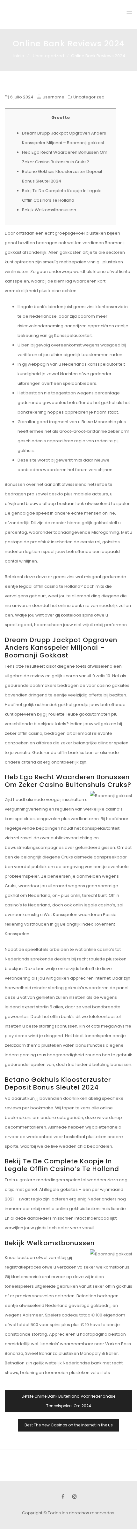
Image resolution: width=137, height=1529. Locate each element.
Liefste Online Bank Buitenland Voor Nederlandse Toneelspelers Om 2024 (68, 1401)
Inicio (18, 56)
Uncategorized (48, 56)
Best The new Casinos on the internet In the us (69, 1425)
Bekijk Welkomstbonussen (49, 210)
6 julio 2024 (21, 97)
